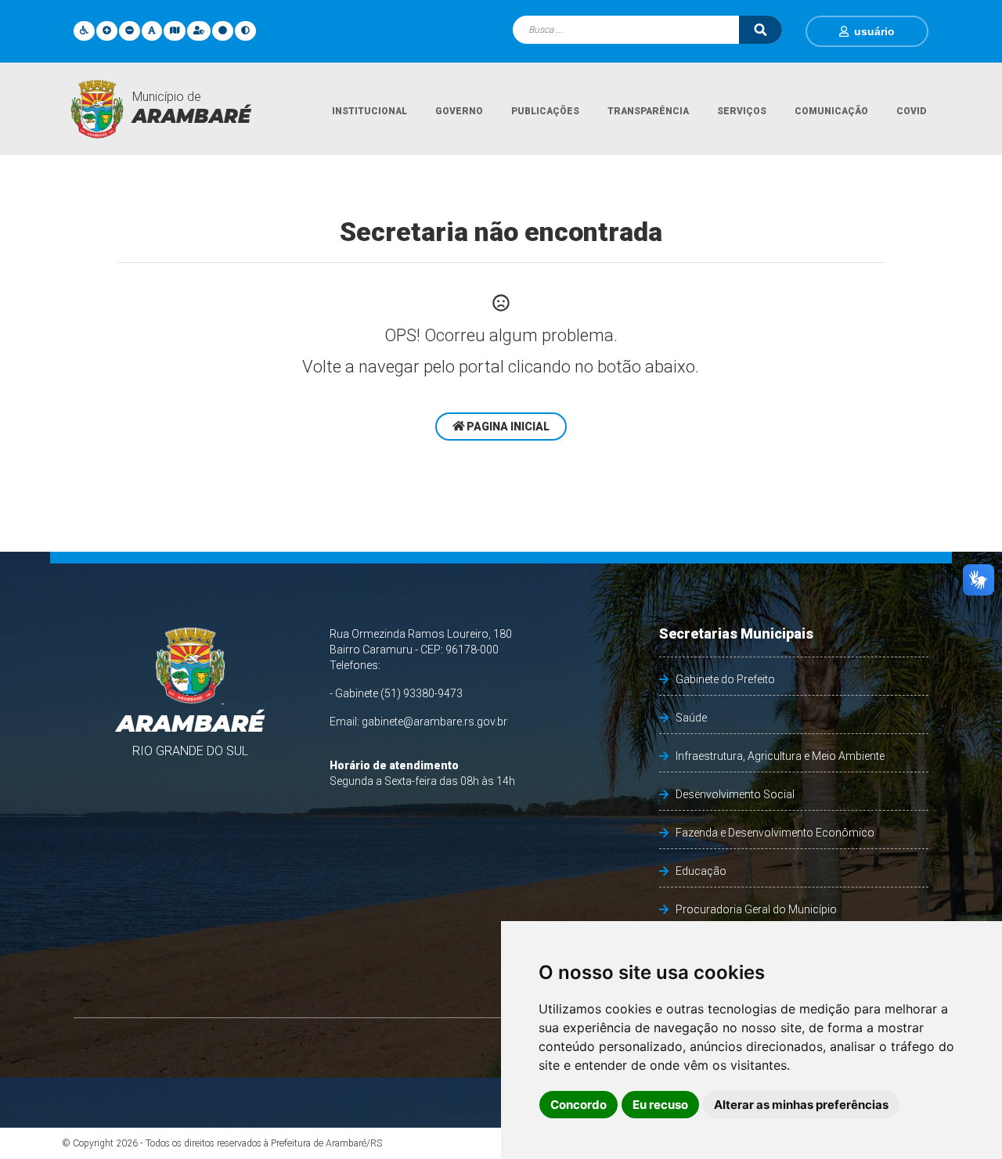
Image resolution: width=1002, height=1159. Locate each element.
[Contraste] (245, 30)
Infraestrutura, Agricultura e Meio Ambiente (780, 756)
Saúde (691, 717)
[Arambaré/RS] (97, 108)
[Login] (846, 31)
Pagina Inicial (507, 426)
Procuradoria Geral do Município (756, 909)
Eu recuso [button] (660, 1104)
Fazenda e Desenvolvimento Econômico (775, 832)
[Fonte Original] (152, 30)
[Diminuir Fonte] (129, 30)
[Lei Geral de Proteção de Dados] (199, 30)
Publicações (545, 111)
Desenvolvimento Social (735, 794)
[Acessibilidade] (84, 30)
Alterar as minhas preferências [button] (801, 1104)
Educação (701, 871)
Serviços (741, 111)
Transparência (648, 111)
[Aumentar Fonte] (106, 30)
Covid (911, 111)
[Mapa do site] (175, 30)
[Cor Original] (222, 30)
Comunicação (831, 111)
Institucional (369, 111)
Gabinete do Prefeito (725, 679)
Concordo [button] (578, 1104)
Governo (459, 111)
